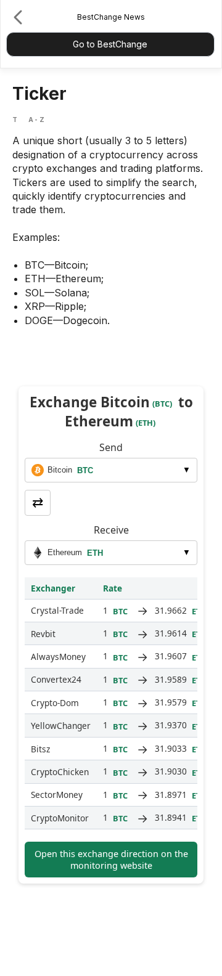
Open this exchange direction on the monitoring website (111, 859)
